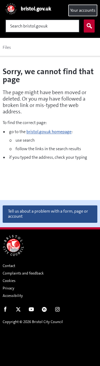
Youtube (31, 310)
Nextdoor (44, 310)
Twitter (18, 310)
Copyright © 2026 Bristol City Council (33, 321)
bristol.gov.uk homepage (48, 131)
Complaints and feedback (23, 273)
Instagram (57, 310)
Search (89, 26)
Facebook (5, 310)
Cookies (9, 280)
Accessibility (13, 295)
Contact (9, 265)
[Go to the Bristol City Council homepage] (13, 245)
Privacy (8, 288)
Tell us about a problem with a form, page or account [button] (48, 213)
